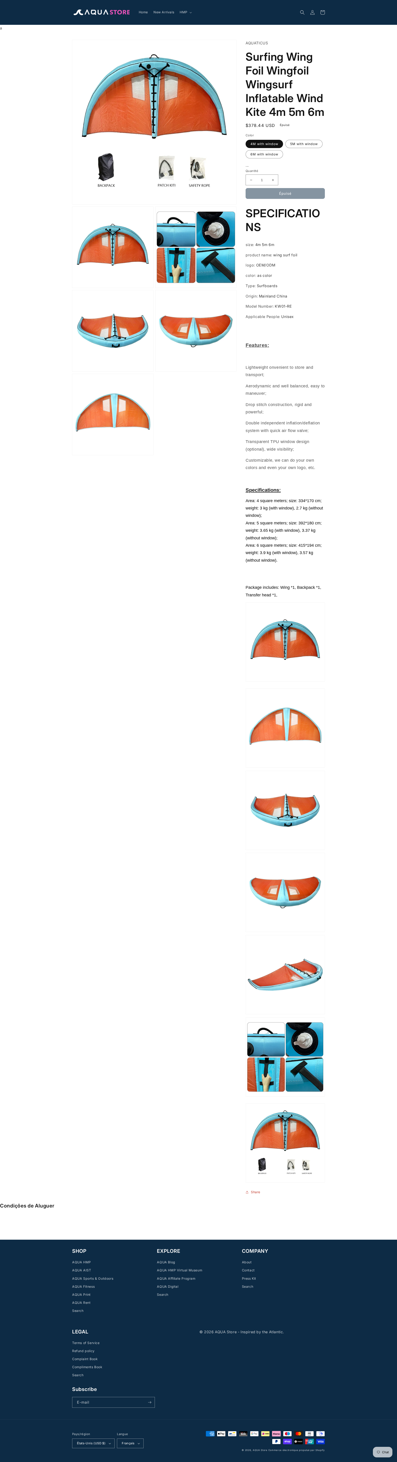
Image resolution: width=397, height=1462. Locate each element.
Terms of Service (86, 1343)
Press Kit (249, 1278)
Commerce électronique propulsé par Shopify (296, 1450)
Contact (248, 1270)
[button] (185, 12)
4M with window (264, 144)
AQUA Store (260, 1450)
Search (78, 1311)
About (247, 1262)
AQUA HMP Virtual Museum (179, 1270)
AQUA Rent (81, 1303)
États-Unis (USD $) (91, 1443)
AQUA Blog (166, 1262)
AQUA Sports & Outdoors (92, 1278)
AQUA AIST (81, 1270)
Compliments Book (87, 1367)
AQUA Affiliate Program (176, 1278)
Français (128, 1443)
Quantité (252, 171)
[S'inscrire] (150, 1402)
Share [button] (255, 1192)
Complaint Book (85, 1359)
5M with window (304, 144)
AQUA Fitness (83, 1286)
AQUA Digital (167, 1286)
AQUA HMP (81, 1262)
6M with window (264, 154)
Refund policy (83, 1351)
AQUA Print (81, 1294)
